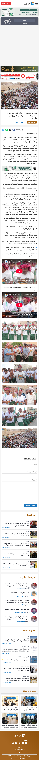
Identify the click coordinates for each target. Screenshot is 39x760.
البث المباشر (5, 3)
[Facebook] (13, 130)
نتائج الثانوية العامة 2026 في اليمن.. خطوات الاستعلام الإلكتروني (16, 669)
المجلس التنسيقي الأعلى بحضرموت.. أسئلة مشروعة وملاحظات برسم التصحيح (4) (17, 618)
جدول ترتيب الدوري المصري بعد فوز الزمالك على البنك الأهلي (16, 564)
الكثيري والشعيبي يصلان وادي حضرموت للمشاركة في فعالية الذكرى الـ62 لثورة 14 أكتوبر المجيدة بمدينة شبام (17, 640)
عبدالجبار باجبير (21, 588)
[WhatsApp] (6, 130)
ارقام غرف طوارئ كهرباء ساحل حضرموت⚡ (14, 660)
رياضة (27, 531)
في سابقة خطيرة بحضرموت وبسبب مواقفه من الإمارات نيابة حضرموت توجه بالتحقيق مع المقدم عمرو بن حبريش (15, 650)
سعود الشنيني (21, 596)
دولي (27, 521)
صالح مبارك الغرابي (19, 612)
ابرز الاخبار (26, 646)
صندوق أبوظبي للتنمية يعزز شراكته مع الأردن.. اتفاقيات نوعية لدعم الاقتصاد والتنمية (15, 544)
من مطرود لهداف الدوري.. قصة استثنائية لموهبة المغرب (17, 534)
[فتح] (36, 3)
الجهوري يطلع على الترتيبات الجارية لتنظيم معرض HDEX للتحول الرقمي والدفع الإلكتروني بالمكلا (10, 726)
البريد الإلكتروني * (32, 472)
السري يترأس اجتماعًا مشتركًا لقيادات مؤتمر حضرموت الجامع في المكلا (29, 709)
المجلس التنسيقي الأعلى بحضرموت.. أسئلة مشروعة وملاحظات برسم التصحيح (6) (17, 584)
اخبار (27, 656)
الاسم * (35, 464)
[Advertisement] (19, 45)
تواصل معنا (19, 752)
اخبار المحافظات (22, 656)
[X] (10, 130)
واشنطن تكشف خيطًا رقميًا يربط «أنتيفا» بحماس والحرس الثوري (17, 524)
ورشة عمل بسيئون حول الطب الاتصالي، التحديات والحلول (11, 709)
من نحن (19, 747)
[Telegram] (3, 130)
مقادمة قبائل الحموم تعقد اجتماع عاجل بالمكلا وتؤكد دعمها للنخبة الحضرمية (17, 679)
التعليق (34, 480)
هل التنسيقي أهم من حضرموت (20, 592)
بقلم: (26, 588)
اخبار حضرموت (32, 122)
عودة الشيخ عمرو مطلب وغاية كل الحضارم (17, 609)
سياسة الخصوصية (19, 749)
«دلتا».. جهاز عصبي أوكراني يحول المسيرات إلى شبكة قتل (16, 554)
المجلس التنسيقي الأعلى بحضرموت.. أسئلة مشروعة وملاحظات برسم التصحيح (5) (17, 601)
